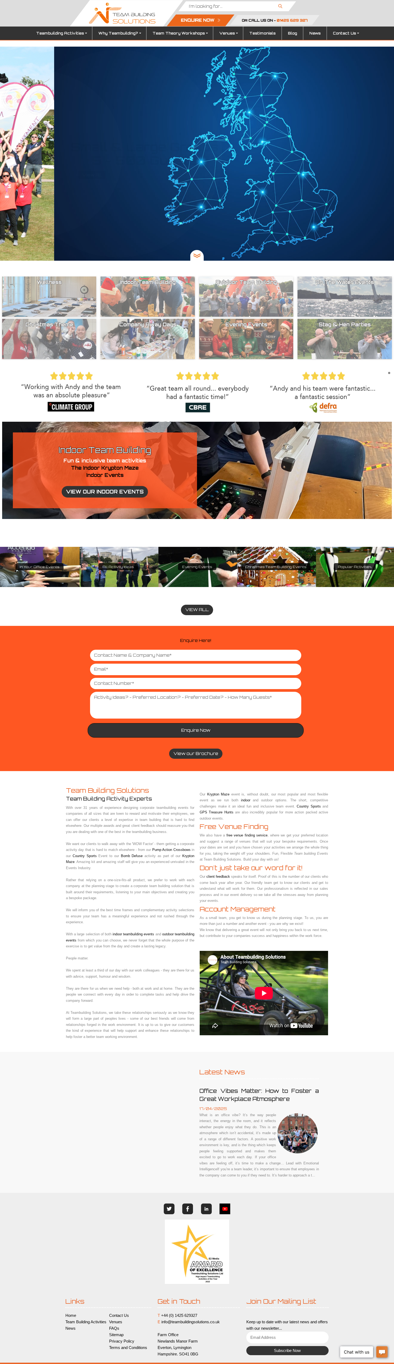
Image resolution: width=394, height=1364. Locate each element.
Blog (292, 33)
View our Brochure (195, 753)
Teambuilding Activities (60, 33)
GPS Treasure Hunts (197, 567)
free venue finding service (246, 835)
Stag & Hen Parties (354, 567)
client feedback (218, 877)
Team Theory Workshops (179, 33)
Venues (227, 33)
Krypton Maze (218, 794)
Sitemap (116, 1335)
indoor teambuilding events (133, 934)
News (315, 33)
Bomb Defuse (132, 856)
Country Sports (85, 856)
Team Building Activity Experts (109, 798)
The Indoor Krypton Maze (105, 468)
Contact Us (344, 33)
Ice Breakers (275, 567)
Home (70, 1315)
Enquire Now (195, 730)
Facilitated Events (39, 567)
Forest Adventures (118, 567)
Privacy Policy (121, 1341)
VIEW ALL (197, 609)
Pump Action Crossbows (171, 850)
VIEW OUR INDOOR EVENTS (105, 492)
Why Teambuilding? (118, 33)
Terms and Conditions (128, 1348)
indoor (245, 800)
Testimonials (262, 33)
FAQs (114, 1328)
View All (197, 175)
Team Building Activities (85, 1322)
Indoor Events (105, 475)
